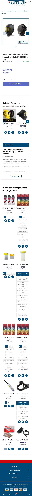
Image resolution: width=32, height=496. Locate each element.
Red (20, 217)
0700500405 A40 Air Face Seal (23, 417)
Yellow (25, 220)
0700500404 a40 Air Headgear (23, 412)
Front (4, 273)
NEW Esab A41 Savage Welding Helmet (14, 123)
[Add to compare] (12, 132)
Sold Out (5, 449)
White (20, 220)
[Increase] (15, 79)
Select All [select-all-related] (23, 106)
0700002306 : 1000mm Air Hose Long (22, 284)
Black (24, 217)
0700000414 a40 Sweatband (22, 408)
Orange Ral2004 (23, 228)
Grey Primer (23, 225)
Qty (4, 79)
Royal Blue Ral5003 (22, 231)
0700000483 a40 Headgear (22, 403)
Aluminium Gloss (22, 240)
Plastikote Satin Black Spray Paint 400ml (14, 208)
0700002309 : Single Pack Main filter (23, 278)
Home (2, 11)
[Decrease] (8, 79)
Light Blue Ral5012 (22, 234)
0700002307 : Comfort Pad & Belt (22, 305)
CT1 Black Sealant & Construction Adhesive (15, 393)
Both (13, 273)
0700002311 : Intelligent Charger (22, 310)
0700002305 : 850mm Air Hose (22, 296)
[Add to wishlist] (9, 132)
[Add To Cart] (5, 132)
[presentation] (4, 33)
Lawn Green (23, 222)
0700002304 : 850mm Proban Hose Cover (22, 300)
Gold (23, 237)
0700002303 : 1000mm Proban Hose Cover (22, 290)
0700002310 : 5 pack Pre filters (23, 274)
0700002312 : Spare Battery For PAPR (23, 314)
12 (13, 217)
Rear (9, 273)
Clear (22, 242)
